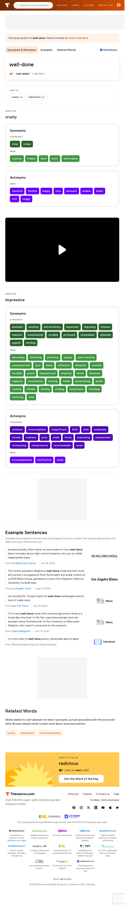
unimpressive (40, 445)
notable (53, 334)
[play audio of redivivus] (61, 770)
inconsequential (22, 459)
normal (16, 437)
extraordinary (52, 326)
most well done (78, 38)
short (55, 158)
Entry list (73, 794)
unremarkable (62, 445)
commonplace (37, 429)
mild (85, 429)
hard (43, 158)
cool (38, 365)
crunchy (17, 158)
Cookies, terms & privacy (104, 799)
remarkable (88, 334)
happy (46, 191)
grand (30, 373)
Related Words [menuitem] (66, 49)
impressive (27, 732)
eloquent (80, 365)
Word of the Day (68, 757)
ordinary (31, 437)
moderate (100, 429)
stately (30, 389)
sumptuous (76, 389)
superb (16, 342)
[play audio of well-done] (11, 74)
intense (105, 326)
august (68, 357)
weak (60, 459)
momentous (35, 381)
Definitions (110, 49)
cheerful (17, 191)
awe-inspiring (86, 357)
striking (59, 389)
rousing (16, 389)
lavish (80, 373)
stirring (45, 389)
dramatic (17, 326)
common (17, 429)
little (75, 429)
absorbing (18, 357)
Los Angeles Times (21, 588)
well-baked (71, 158)
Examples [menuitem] (47, 49)
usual (79, 445)
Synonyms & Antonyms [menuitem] (21, 49)
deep (49, 365)
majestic (17, 381)
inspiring (66, 373)
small (56, 437)
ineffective (44, 459)
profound (69, 334)
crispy (27, 144)
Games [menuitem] (75, 5)
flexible (32, 191)
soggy (26, 198)
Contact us (103, 794)
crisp (15, 144)
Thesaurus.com (7, 5)
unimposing (19, 445)
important (72, 326)
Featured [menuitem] (62, 5)
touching (94, 389)
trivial (68, 437)
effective (64, 365)
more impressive (50, 732)
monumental (35, 334)
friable (31, 158)
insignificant (59, 429)
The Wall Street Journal (23, 563)
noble (66, 381)
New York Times (19, 605)
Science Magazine (20, 631)
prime (99, 381)
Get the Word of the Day (81, 779)
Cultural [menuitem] (88, 5)
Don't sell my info (62, 879)
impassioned (48, 373)
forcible (17, 373)
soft (14, 198)
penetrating (82, 381)
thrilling (30, 342)
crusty (11, 732)
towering (17, 397)
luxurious (94, 373)
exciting (33, 326)
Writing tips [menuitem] (105, 5)
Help (116, 794)
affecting (36, 357)
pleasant (71, 191)
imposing (89, 326)
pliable (86, 191)
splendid (105, 334)
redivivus (68, 763)
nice (58, 191)
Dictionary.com (119, 5)
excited (96, 365)
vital (31, 397)
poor (44, 437)
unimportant (103, 437)
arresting (52, 357)
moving (53, 381)
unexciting (83, 437)
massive (17, 334)
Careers (87, 794)
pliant (99, 191)
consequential (21, 365)
